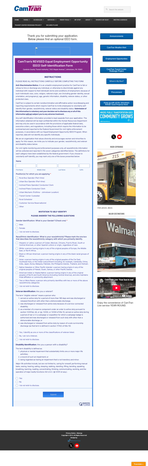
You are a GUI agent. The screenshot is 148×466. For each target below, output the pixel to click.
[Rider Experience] (116, 178)
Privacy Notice (71, 433)
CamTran (27, 8)
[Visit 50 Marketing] (74, 440)
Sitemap (79, 433)
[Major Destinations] (116, 245)
